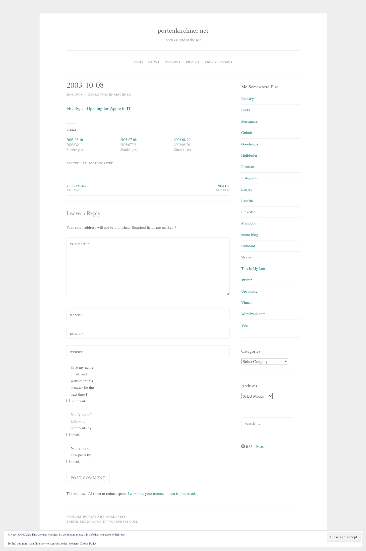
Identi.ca (248, 166)
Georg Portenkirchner (109, 94)
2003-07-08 (128, 139)
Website (77, 352)
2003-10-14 (223, 188)
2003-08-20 (182, 139)
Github (246, 132)
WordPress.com (253, 313)
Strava (246, 256)
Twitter (246, 279)
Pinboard (248, 245)
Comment (80, 244)
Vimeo (246, 302)
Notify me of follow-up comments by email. (81, 424)
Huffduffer (249, 155)
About (154, 61)
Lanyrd (246, 189)
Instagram (249, 177)
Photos (192, 61)
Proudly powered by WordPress (96, 516)
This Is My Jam (253, 268)
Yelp (244, 325)
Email (76, 333)
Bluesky (247, 98)
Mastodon (249, 222)
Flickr (245, 109)
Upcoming (249, 291)
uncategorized (99, 163)
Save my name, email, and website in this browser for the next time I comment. (82, 384)
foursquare (249, 121)
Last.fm (247, 200)
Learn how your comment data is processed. (162, 493)
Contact (173, 61)
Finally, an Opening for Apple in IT (98, 108)
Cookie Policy (88, 543)
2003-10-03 (76, 188)
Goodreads (249, 143)
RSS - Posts (254, 446)
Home (138, 61)
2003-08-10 (74, 139)
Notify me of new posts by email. (81, 454)
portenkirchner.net (183, 30)
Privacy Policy (219, 61)
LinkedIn (248, 211)
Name (76, 315)
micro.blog (249, 234)
